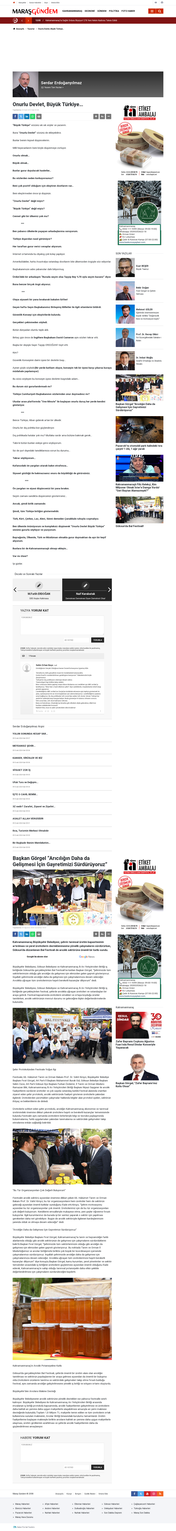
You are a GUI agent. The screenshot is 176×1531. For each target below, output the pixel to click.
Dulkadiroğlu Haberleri (84, 1508)
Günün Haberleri (35, 3)
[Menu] (152, 11)
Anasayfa (20, 29)
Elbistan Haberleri (82, 1504)
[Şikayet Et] (100, 711)
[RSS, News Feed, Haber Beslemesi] (160, 1493)
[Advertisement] (88, 52)
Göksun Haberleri (111, 1504)
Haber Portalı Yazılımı (26, 1527)
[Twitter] (21, 116)
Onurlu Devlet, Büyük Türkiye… (51, 29)
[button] (96, 116)
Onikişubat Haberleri (113, 1508)
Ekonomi (90, 11)
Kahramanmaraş (72, 11)
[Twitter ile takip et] (141, 1493)
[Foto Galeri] (162, 2)
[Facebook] (15, 116)
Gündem (101, 11)
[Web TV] (155, 2)
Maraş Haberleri (22, 1504)
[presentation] (22, 20)
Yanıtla (40, 711)
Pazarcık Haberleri (23, 1513)
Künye (69, 1494)
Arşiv (46, 3)
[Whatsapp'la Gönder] (32, 116)
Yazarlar (31, 29)
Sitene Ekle (55, 3)
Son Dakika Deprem (113, 1513)
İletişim (78, 1494)
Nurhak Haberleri (52, 1513)
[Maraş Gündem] (35, 11)
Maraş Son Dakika (142, 1513)
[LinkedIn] (26, 116)
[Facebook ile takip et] (134, 1493)
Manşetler (22, 3)
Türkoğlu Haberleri (142, 1508)
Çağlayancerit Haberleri (144, 1504)
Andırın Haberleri (52, 1508)
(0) (48, 711)
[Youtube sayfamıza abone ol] (147, 1493)
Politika (114, 11)
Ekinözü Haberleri (23, 1508)
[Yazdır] (38, 116)
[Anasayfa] (14, 3)
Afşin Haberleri (51, 1504)
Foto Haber (128, 11)
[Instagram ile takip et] (153, 1493)
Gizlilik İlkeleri (89, 1494)
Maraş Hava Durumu (24, 1517)
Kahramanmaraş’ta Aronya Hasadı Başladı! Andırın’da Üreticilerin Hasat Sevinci (80, 20)
